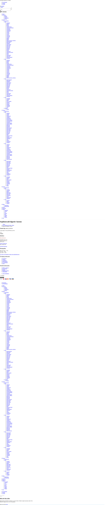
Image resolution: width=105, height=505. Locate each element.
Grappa (5, 213)
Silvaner (8, 136)
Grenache (8, 36)
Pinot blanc (8, 129)
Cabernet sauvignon (10, 27)
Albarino (8, 113)
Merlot (8, 39)
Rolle (7, 134)
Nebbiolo (8, 43)
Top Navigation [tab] (5, 283)
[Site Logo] (2, 6)
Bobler (3, 204)
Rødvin (3, 19)
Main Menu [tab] (4, 282)
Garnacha (8, 35)
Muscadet (8, 125)
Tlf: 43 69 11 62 (3, 237)
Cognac (5, 211)
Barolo (8, 109)
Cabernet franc (9, 26)
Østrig (8, 185)
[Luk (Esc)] (3, 495)
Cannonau (8, 28)
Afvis (7, 504)
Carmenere (8, 29)
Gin (5, 212)
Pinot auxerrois (9, 127)
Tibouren (8, 198)
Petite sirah (8, 45)
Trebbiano (8, 138)
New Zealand (9, 101)
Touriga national (9, 57)
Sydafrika (8, 105)
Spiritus (3, 209)
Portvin (5, 18)
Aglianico (8, 22)
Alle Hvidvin (6, 111)
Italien (8, 100)
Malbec (8, 38)
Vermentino (9, 141)
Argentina (8, 98)
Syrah (8, 54)
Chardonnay (9, 30)
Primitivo (8, 48)
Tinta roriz (8, 56)
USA (7, 107)
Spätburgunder (9, 137)
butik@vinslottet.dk (3, 243)
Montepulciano (9, 41)
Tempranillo (9, 55)
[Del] (2, 495)
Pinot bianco (9, 128)
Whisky (5, 217)
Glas (3, 218)
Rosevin (3, 186)
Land (5, 97)
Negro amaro (9, 44)
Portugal (8, 102)
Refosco (8, 49)
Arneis (8, 115)
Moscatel (8, 124)
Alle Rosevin (6, 187)
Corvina (8, 33)
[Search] (11, 9)
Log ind (3, 4)
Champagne (6, 17)
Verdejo (8, 140)
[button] (2, 7)
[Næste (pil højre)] (1, 496)
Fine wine (4, 286)
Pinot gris (8, 131)
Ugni (7, 139)
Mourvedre (8, 42)
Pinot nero (8, 46)
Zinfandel (8, 58)
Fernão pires (9, 150)
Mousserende (6, 206)
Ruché (8, 50)
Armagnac (6, 210)
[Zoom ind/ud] (0, 495)
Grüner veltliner (9, 123)
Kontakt (3, 3)
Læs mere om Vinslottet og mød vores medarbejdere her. (9, 254)
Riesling (8, 133)
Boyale (8, 25)
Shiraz (8, 53)
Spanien (8, 104)
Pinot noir (8, 47)
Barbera (8, 23)
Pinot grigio (9, 130)
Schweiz (8, 103)
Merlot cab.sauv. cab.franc (11, 40)
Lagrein (8, 37)
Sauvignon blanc (9, 135)
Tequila (5, 215)
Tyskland (8, 106)
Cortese (8, 32)
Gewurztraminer (9, 152)
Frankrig (8, 99)
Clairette (8, 117)
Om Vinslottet (4, 2)
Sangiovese (8, 51)
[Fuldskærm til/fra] (1, 495)
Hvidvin (3, 110)
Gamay (8, 34)
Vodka (5, 216)
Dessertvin (4, 208)
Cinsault (8, 31)
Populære (6, 108)
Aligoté (8, 114)
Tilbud (3, 285)
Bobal (8, 24)
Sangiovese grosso (10, 52)
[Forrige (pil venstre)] (0, 496)
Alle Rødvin (6, 20)
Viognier (8, 142)
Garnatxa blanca (9, 151)
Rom (5, 214)
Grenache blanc (9, 122)
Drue (5, 21)
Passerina (8, 126)
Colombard (8, 149)
